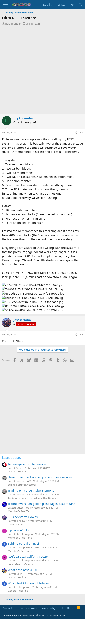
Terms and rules (27, 608)
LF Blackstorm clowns (23, 517)
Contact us (9, 608)
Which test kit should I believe (28, 583)
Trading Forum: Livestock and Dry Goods (32, 498)
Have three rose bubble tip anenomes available (40, 477)
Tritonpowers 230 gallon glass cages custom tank (41, 504)
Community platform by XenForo (34, 615)
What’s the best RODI (22, 570)
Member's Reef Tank (20, 511)
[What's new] (72, 4)
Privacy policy (48, 608)
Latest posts (11, 457)
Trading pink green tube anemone (31, 490)
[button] (5, 5)
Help (61, 608)
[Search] (80, 4)
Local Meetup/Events (20, 564)
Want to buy (15, 524)
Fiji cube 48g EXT (19, 530)
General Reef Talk (18, 471)
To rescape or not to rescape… (28, 464)
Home (70, 608)
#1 (81, 132)
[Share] (76, 132)
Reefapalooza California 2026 (28, 556)
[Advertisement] (42, 70)
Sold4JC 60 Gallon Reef (23, 543)
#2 (81, 334)
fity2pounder (13, 23)
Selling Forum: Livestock (22, 484)
